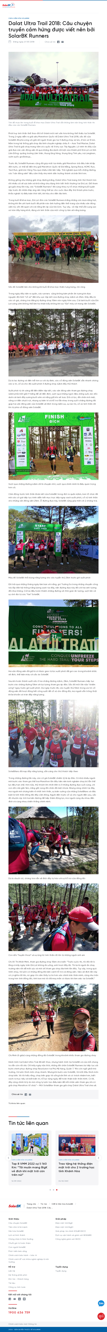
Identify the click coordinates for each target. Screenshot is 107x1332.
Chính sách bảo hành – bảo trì (22, 1255)
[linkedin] (19, 1299)
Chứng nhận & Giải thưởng (20, 1239)
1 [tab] (50, 1190)
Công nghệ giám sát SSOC (68, 1239)
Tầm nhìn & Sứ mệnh (17, 1227)
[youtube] (24, 1299)
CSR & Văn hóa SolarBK (22, 1160)
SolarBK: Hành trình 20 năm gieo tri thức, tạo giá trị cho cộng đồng (76, 1167)
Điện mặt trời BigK (64, 1223)
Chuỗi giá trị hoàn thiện (19, 1243)
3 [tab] (56, 1190)
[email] (62, 41)
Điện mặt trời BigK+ (64, 1227)
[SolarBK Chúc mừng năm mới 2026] (30, 1145)
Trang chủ (31, 1204)
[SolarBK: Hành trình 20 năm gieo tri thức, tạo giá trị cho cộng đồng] (77, 1145)
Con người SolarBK (17, 1247)
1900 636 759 (19, 1312)
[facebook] (58, 41)
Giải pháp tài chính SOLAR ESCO (70, 1231)
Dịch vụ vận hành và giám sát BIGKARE (73, 1235)
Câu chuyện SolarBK (17, 1223)
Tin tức (44, 1204)
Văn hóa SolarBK (16, 1231)
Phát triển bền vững (17, 1251)
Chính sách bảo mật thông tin (22, 1324)
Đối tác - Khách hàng (18, 1279)
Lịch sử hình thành (16, 1235)
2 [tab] (53, 1190)
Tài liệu (11, 1283)
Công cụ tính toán (17, 1287)
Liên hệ (11, 1271)
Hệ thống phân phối (17, 1275)
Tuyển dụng (60, 1271)
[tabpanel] (30, 1157)
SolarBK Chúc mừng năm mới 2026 (29, 1165)
